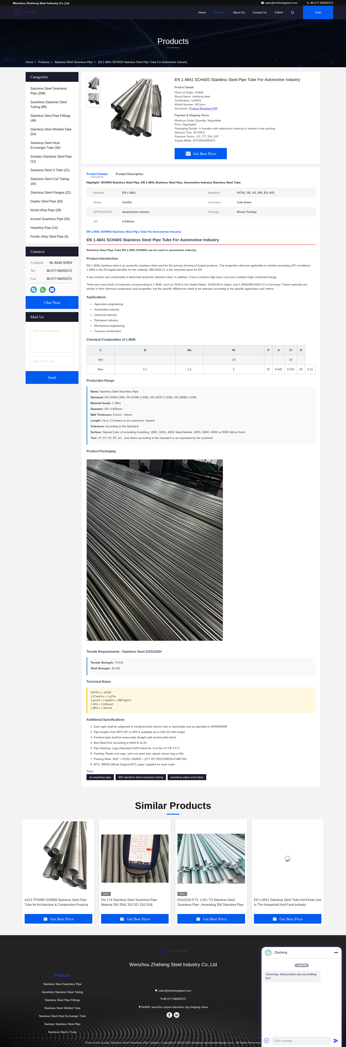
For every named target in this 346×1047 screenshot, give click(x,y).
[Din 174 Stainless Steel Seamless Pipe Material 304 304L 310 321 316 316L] (58, 858)
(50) (50, 219)
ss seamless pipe (100, 777)
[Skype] (33, 289)
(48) (50, 118)
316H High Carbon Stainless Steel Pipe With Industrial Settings (286, 902)
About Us (239, 12)
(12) (51, 159)
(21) (49, 170)
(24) (49, 181)
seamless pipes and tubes (186, 777)
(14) (44, 227)
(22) (50, 192)
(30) (45, 145)
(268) (48, 91)
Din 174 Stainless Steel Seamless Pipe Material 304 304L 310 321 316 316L (52, 902)
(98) (48, 104)
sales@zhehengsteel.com (281, 2)
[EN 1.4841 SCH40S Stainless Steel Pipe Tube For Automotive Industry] (136, 110)
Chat (318, 12)
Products (219, 12)
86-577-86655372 (321, 2)
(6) (49, 236)
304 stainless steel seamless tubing (140, 777)
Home (202, 12)
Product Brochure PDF (203, 108)
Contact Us (260, 12)
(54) (51, 132)
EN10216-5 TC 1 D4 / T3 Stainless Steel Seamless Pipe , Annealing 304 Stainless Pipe (134, 902)
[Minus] (336, 952)
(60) (46, 201)
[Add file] (267, 1040)
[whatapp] (43, 290)
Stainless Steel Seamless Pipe (73, 62)
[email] (52, 289)
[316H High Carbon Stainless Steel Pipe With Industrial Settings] (288, 858)
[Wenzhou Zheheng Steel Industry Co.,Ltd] (25, 12)
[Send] (336, 1040)
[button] (30, 868)
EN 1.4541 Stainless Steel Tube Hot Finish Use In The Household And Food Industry (211, 902)
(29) (45, 210)
